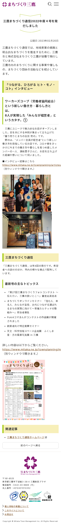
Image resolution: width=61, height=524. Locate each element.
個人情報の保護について (17, 506)
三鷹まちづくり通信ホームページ (25, 437)
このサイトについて (14, 510)
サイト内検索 (50, 4)
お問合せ (9, 514)
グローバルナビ (56, 4)
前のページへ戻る (30, 445)
